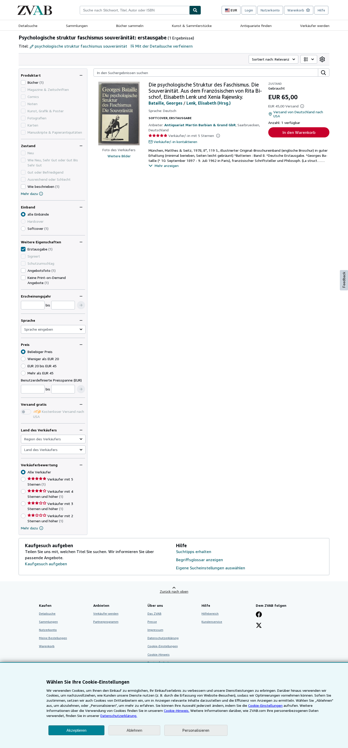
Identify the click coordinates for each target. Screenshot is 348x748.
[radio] (23, 228)
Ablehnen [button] (134, 730)
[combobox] (134, 10)
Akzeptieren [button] (76, 730)
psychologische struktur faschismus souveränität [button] (81, 46)
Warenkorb (47, 646)
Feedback (344, 280)
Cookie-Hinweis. (176, 710)
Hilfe (321, 10)
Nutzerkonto (270, 10)
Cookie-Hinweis (159, 654)
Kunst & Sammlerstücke (192, 25)
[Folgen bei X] (259, 626)
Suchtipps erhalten (193, 551)
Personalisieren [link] (195, 730)
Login (249, 10)
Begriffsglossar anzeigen (199, 559)
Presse (152, 622)
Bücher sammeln (129, 25)
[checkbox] (23, 82)
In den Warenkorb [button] (299, 132)
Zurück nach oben (174, 591)
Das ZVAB (155, 613)
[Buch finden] (195, 10)
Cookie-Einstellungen (265, 705)
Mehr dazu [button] (29, 528)
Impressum (155, 630)
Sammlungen (77, 25)
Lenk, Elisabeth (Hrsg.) (208, 103)
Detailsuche (28, 25)
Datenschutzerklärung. (118, 715)
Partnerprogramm (105, 622)
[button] (81, 305)
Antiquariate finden (256, 25)
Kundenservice (212, 622)
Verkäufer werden (314, 25)
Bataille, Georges (165, 103)
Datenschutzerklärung (163, 638)
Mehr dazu (29, 193)
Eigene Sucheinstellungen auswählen (210, 567)
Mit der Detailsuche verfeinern (164, 46)
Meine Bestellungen (53, 638)
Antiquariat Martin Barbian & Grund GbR (200, 125)
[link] (322, 59)
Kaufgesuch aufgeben (46, 563)
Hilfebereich (210, 613)
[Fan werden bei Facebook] (259, 615)
